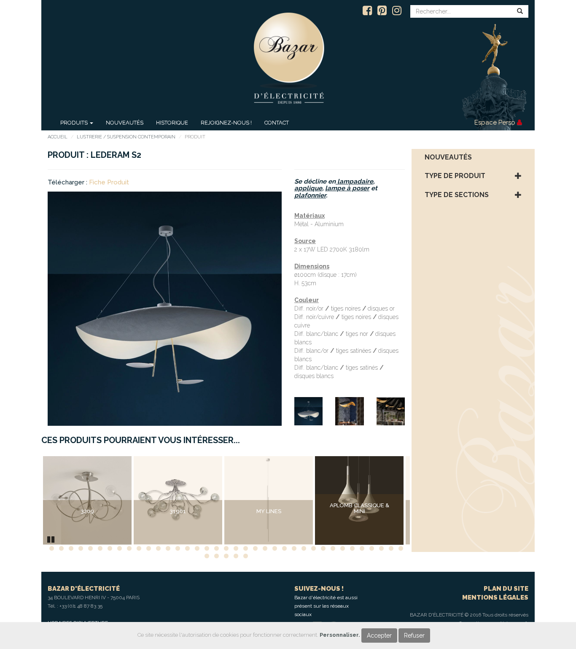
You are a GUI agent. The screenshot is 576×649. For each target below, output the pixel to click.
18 (216, 548)
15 (187, 548)
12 (158, 548)
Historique (172, 122)
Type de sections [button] (457, 195)
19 (226, 548)
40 (226, 556)
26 (294, 548)
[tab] (473, 157)
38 (207, 556)
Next (422, 500)
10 (139, 548)
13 (168, 548)
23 (265, 548)
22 (255, 548)
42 (245, 556)
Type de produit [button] (455, 176)
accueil (57, 137)
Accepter (379, 635)
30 (333, 548)
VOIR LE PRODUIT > (87, 529)
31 (342, 548)
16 (197, 548)
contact (276, 122)
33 (362, 548)
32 (352, 548)
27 (303, 548)
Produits (74, 122)
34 (371, 548)
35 (381, 548)
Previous (30, 500)
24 (274, 548)
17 (207, 548)
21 (245, 548)
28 (313, 548)
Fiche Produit (109, 182)
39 (216, 556)
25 (284, 548)
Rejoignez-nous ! (226, 122)
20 (236, 548)
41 (236, 556)
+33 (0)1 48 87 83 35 (80, 606)
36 (391, 548)
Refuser (414, 635)
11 (148, 548)
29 (323, 548)
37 (400, 548)
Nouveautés (124, 122)
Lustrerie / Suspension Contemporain (126, 137)
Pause (51, 538)
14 (177, 548)
